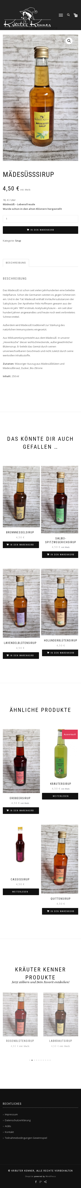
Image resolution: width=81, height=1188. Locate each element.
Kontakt (9, 1132)
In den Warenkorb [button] (22, 545)
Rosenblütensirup (20, 1040)
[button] (69, 40)
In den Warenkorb (42, 230)
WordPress (50, 1176)
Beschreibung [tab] (16, 262)
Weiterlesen (61, 796)
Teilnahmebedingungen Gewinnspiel (26, 1138)
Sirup (18, 240)
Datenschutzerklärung (18, 1120)
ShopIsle (29, 1176)
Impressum (11, 1114)
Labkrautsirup (60, 1040)
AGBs (8, 1126)
